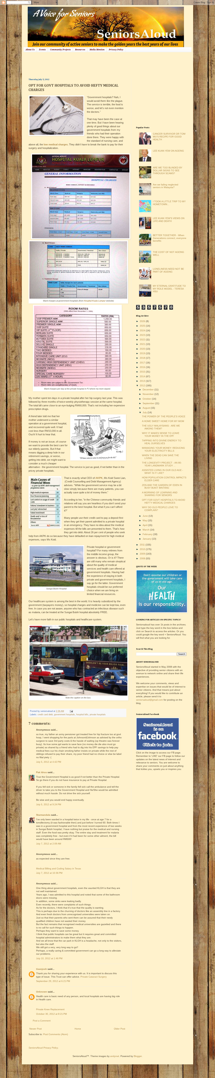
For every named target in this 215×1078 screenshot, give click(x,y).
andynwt (114, 1056)
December (148, 389)
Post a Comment (42, 1020)
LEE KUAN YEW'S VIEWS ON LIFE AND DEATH (168, 219)
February (148, 534)
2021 (143, 344)
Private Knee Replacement (50, 1009)
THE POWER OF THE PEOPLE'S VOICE (163, 416)
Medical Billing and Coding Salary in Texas (58, 868)
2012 (143, 385)
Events (42, 49)
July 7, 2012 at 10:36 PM (49, 873)
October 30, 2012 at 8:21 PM (51, 1014)
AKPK (99, 477)
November (148, 394)
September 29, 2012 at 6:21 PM (53, 981)
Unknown (41, 991)
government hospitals (64, 714)
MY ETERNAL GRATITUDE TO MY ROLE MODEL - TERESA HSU (169, 289)
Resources (80, 49)
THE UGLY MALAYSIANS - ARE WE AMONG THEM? (161, 427)
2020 (143, 348)
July (145, 412)
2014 (143, 376)
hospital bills (82, 714)
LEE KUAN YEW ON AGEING (168, 150)
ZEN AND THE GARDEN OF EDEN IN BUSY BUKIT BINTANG (162, 486)
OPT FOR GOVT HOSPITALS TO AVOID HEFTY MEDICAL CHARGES (163, 501)
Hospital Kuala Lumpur (95, 301)
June (145, 516)
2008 (143, 558)
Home (78, 1028)
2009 (143, 553)
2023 (143, 335)
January (147, 538)
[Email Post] (71, 711)
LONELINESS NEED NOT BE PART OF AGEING (168, 270)
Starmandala (43, 815)
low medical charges (56, 144)
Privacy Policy (116, 49)
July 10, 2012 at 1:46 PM (49, 958)
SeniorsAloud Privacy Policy (43, 1047)
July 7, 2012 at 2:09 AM (48, 843)
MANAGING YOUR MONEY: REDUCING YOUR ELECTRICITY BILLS (163, 449)
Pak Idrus (41, 772)
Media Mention (97, 49)
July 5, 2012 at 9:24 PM (48, 804)
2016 (143, 367)
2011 (142, 544)
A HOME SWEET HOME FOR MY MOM (163, 421)
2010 (143, 549)
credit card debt (45, 714)
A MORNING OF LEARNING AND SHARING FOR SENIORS (159, 494)
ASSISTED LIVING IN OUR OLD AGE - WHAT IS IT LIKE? (162, 471)
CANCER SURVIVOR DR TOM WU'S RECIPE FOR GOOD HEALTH (169, 136)
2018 (143, 358)
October (147, 398)
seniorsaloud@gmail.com (149, 699)
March (146, 529)
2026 (143, 321)
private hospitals (98, 714)
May (145, 520)
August (147, 408)
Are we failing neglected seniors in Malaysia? (165, 186)
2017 (143, 362)
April (145, 525)
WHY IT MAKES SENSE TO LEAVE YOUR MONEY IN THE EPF (160, 434)
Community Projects (60, 49)
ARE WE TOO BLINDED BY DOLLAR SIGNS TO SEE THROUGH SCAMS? (167, 170)
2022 (143, 339)
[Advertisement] (90, 64)
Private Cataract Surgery (93, 976)
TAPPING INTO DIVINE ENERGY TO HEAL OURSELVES (161, 442)
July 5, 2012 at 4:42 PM (48, 762)
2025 (143, 325)
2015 (143, 371)
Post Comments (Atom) (55, 1034)
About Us (30, 49)
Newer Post (35, 1028)
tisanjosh (41, 969)
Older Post (119, 1028)
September (149, 403)
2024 (143, 330)
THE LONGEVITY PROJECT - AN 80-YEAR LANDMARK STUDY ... (162, 464)
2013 (143, 381)
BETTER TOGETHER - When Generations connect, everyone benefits (169, 238)
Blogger (138, 1056)
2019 (143, 353)
